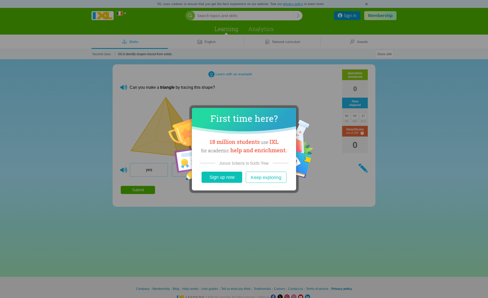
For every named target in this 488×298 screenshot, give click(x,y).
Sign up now (222, 177)
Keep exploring (266, 177)
